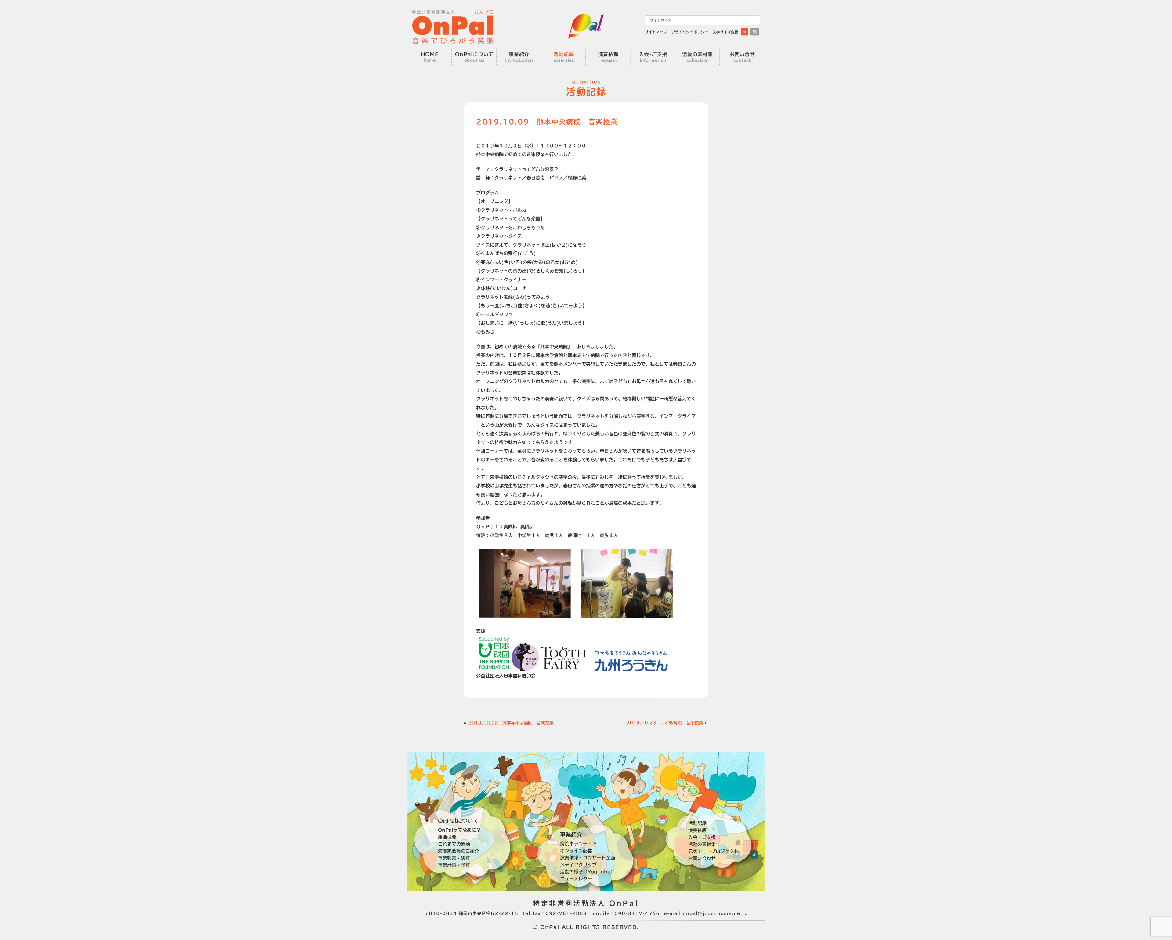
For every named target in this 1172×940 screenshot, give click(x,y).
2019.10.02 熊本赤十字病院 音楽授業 (511, 723)
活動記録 (697, 823)
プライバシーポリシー (689, 32)
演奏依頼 (697, 830)
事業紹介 (571, 834)
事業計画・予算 (454, 864)
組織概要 (447, 836)
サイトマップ (656, 32)
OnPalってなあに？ (459, 829)
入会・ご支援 (702, 837)
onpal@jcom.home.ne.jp (715, 913)
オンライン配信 (576, 850)
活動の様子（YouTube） (587, 872)
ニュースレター (576, 879)
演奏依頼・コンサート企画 (587, 857)
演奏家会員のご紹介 (458, 850)
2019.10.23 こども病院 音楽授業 (664, 723)
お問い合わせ (702, 858)
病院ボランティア (578, 843)
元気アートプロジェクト (713, 851)
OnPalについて (458, 820)
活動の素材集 (702, 844)
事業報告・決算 (454, 857)
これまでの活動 (454, 843)
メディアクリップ (578, 864)
